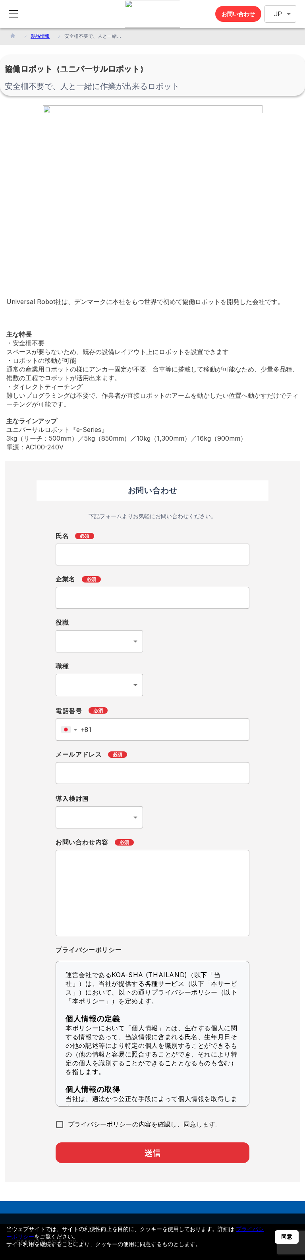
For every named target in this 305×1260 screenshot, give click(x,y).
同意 (286, 1236)
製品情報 (40, 36)
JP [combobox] (278, 14)
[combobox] (99, 641)
